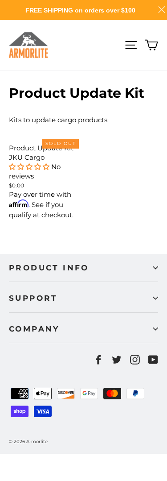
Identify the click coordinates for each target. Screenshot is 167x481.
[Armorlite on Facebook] (98, 359)
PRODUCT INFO (49, 267)
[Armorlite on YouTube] (153, 359)
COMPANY (34, 328)
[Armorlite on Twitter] (117, 359)
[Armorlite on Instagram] (135, 359)
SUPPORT (33, 298)
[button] (29, 166)
